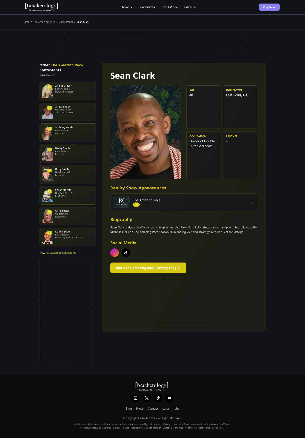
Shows (125, 7)
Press (139, 408)
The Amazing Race (44, 21)
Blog (129, 408)
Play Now (269, 7)
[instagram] (114, 252)
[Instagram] (135, 398)
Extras (188, 7)
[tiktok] (126, 252)
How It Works (169, 7)
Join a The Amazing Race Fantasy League (148, 268)
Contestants (147, 7)
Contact (153, 408)
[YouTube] (169, 398)
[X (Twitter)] (147, 398)
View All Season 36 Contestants (58, 252)
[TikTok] (158, 398)
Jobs (176, 408)
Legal (165, 408)
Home (26, 21)
